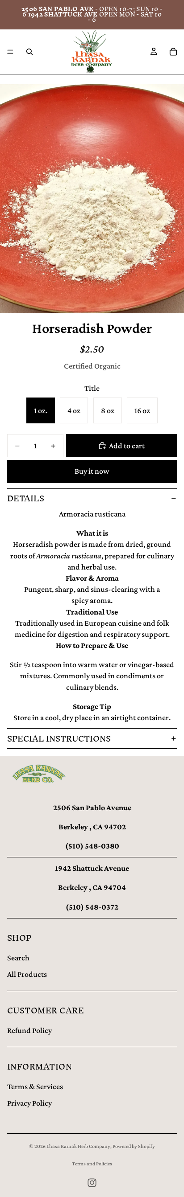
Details (25, 498)
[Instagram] (92, 1182)
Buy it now (92, 471)
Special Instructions (59, 739)
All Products (27, 974)
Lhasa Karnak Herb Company (78, 1146)
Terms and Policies (92, 1163)
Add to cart (127, 445)
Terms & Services (35, 1086)
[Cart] (173, 51)
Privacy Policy (29, 1103)
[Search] (29, 51)
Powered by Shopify (134, 1146)
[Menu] (10, 51)
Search (18, 957)
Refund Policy (29, 1030)
